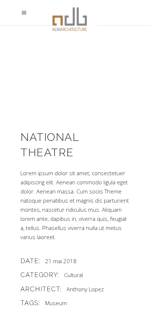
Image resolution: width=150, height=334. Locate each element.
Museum (56, 303)
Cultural (73, 275)
